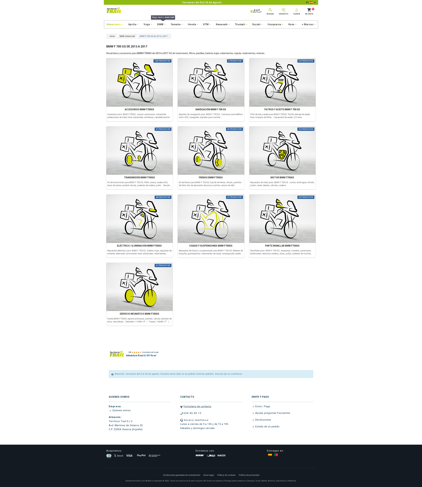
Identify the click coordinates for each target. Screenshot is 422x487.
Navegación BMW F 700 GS (211, 109)
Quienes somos (121, 410)
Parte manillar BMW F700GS (282, 245)
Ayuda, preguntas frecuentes (272, 413)
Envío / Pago (262, 406)
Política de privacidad (249, 475)
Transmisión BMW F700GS (139, 177)
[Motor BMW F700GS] (282, 151)
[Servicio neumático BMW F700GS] (139, 287)
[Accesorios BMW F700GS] (139, 83)
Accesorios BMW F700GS (139, 109)
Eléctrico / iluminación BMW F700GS (139, 245)
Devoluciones (263, 419)
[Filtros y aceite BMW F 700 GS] (282, 83)
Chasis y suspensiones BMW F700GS (210, 245)
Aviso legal (208, 475)
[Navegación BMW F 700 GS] (211, 83)
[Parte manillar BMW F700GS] (282, 219)
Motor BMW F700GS (282, 177)
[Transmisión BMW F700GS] (139, 151)
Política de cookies (226, 475)
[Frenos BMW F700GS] (211, 151)
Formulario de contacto (197, 406)
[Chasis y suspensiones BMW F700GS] (211, 219)
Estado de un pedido (267, 426)
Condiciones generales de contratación (181, 475)
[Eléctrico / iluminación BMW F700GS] (139, 219)
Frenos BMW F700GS (211, 177)
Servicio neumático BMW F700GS (139, 313)
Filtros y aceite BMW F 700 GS (282, 109)
